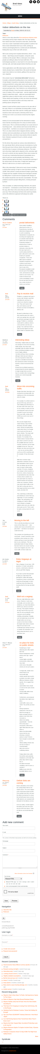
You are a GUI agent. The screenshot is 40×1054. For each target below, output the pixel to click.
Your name (5, 825)
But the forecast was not (10, 978)
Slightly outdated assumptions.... (12, 976)
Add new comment (19, 215)
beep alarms (7, 982)
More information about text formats (23, 873)
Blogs (9, 23)
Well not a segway (25, 596)
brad (12, 30)
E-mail (4, 832)
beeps (5, 980)
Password (5, 942)
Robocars (5, 35)
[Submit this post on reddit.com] (6, 201)
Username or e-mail (7, 935)
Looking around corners (10, 973)
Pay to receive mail (25, 294)
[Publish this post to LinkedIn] (6, 212)
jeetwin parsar (7, 989)
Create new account (9, 949)
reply (22, 288)
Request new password (10, 951)
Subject (4, 847)
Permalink (5, 227)
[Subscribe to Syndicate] (3, 1042)
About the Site (7, 910)
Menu (20, 16)
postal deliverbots (26, 223)
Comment (5, 854)
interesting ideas (22, 340)
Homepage (5, 841)
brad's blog (15, 23)
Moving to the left (21, 520)
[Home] (6, 11)
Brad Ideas (17, 4)
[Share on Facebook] (6, 205)
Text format (7, 876)
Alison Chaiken (7, 222)
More (36, 1036)
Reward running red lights (10, 969)
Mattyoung (6, 780)
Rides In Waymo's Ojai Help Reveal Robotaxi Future (18, 999)
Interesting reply (8, 971)
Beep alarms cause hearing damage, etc (15, 985)
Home (4, 23)
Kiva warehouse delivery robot (28, 37)
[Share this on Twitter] (6, 209)
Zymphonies (12, 1051)
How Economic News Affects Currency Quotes (16, 965)
